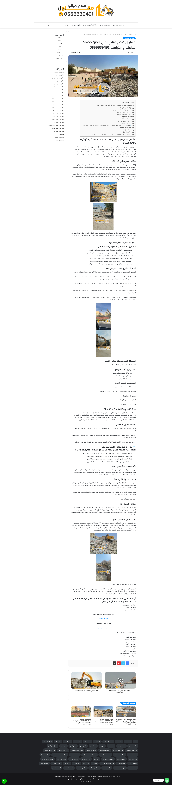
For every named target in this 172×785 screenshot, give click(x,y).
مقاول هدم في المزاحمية (58, 78)
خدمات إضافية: (128, 119)
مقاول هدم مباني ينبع (59, 131)
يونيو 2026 (61, 40)
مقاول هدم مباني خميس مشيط (56, 125)
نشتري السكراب (75, 754)
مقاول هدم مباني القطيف (57, 107)
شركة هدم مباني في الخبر (125, 127)
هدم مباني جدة (133, 759)
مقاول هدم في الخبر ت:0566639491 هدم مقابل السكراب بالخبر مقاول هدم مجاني (81, 721)
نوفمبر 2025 (61, 55)
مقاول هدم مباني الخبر (123, 34)
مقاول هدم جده (76, 25)
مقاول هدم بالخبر (127, 131)
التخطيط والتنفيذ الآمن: (127, 118)
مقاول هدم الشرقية (59, 72)
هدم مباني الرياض (63, 750)
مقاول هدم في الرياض (77, 750)
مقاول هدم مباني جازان (58, 119)
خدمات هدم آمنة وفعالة (126, 129)
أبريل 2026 (61, 46)
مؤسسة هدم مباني (118, 25)
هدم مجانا (58, 741)
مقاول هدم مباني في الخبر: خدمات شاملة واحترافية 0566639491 (115, 105)
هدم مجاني (63, 746)
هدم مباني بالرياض (59, 137)
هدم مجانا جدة (121, 763)
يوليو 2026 (61, 38)
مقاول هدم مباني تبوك (58, 113)
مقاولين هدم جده (61, 759)
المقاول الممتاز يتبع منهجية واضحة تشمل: (122, 110)
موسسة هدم (87, 741)
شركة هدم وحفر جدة (120, 768)
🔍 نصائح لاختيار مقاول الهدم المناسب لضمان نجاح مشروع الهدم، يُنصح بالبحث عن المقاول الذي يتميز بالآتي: (107, 125)
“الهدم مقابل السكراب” (126, 123)
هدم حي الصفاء (133, 768)
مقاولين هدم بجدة (81, 768)
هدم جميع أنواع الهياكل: (127, 116)
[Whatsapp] (167, 780)
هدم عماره (111, 746)
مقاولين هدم (77, 741)
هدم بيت (102, 746)
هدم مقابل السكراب (132, 750)
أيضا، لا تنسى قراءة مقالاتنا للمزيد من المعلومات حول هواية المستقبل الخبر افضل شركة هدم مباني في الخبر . (107, 134)
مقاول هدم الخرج (52, 746)
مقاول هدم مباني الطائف (58, 98)
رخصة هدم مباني (56, 763)
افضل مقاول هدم (69, 768)
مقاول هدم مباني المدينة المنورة (56, 110)
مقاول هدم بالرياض (104, 750)
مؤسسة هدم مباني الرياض (89, 754)
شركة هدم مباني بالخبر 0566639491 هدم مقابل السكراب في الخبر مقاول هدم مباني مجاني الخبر (126, 721)
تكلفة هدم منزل (133, 746)
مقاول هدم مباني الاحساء (58, 87)
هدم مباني (61, 134)
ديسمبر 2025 (60, 52)
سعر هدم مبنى (121, 746)
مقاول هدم (119, 741)
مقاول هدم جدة (45, 754)
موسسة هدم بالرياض (105, 754)
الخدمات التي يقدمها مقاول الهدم (124, 114)
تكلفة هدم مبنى (107, 768)
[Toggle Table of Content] (132, 102)
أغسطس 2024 (60, 58)
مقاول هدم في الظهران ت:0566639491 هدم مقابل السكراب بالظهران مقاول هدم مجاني (103, 721)
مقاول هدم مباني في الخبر (126, 107)
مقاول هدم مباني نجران (58, 128)
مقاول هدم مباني (105, 25)
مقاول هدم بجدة (121, 759)
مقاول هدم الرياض (91, 750)
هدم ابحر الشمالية (94, 768)
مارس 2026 (61, 49)
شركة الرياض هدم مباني (90, 25)
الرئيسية (132, 34)
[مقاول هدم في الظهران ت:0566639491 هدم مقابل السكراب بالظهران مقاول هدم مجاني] (103, 711)
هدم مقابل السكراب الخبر (125, 132)
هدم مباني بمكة (60, 140)
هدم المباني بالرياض (50, 750)
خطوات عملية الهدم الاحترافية (125, 108)
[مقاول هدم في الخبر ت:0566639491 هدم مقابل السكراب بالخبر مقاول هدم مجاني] (81, 711)
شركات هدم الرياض (120, 754)
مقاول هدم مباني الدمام (58, 95)
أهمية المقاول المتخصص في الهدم (124, 112)
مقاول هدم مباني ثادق (58, 116)
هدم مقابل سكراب (118, 750)
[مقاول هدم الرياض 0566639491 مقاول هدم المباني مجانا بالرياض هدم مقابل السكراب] (86, 10)
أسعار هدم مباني (47, 741)
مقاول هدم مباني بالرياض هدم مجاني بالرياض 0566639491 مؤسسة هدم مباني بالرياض (74, 776)
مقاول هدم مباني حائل (58, 122)
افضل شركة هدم (56, 768)
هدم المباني (67, 741)
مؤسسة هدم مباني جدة (47, 759)
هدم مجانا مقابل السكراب (107, 763)
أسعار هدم (67, 763)
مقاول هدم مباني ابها (59, 84)
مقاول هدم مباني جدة (108, 759)
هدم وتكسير (73, 746)
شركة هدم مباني (133, 754)
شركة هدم (97, 741)
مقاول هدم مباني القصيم (58, 104)
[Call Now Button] (4, 781)
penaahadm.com (103, 628)
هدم (136, 741)
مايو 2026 (61, 43)
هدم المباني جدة (74, 759)
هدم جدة (96, 759)
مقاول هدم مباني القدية (58, 101)
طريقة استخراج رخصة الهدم (60, 754)
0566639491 (103, 619)
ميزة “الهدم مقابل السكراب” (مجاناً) (124, 121)
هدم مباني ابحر (44, 763)
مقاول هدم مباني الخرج (58, 92)
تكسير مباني (83, 746)
